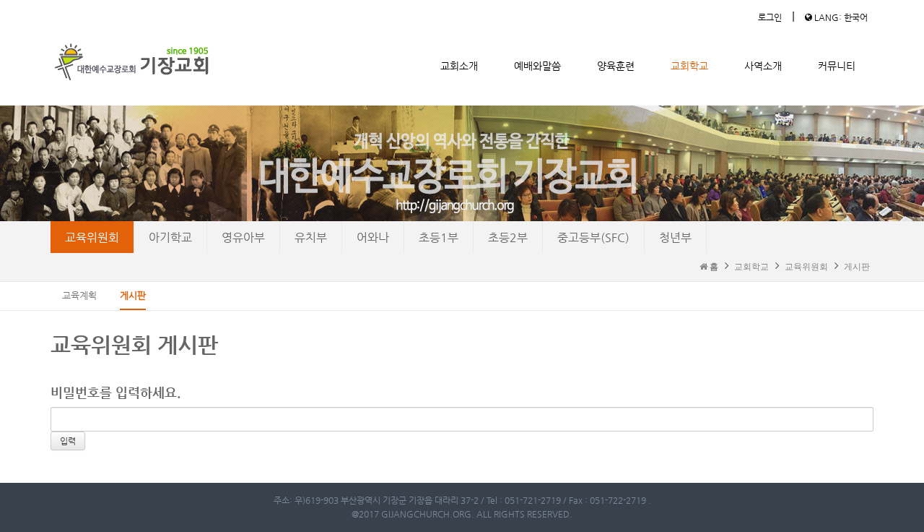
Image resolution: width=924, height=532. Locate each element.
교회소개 (459, 66)
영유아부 (243, 237)
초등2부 (508, 237)
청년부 (675, 237)
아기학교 (170, 237)
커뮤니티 (836, 66)
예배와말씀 (537, 66)
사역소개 (763, 66)
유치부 (311, 237)
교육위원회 (92, 237)
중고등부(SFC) (593, 237)
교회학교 (689, 66)
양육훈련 (616, 66)
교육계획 (79, 295)
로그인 (770, 17)
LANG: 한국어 (840, 17)
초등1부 (438, 237)
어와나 (373, 237)
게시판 (857, 267)
